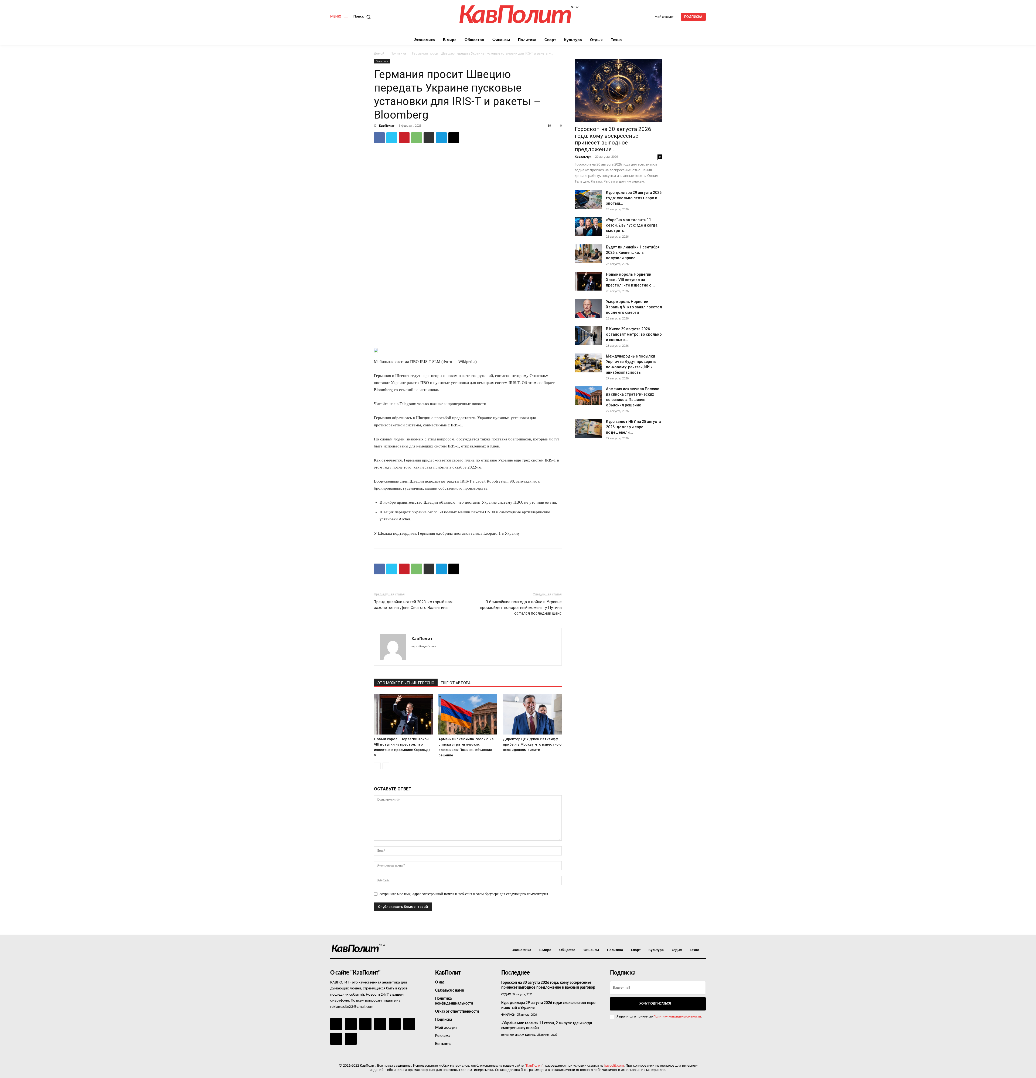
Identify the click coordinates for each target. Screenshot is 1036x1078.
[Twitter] (391, 137)
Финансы (508, 1014)
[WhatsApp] (416, 137)
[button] (363, 16)
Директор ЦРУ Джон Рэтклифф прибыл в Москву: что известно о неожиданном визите (532, 744)
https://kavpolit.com (423, 646)
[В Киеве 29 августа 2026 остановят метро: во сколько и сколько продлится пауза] (588, 335)
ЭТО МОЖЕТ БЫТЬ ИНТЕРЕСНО (405, 683)
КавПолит (386, 125)
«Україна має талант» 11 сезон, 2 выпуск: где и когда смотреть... (631, 225)
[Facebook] (379, 137)
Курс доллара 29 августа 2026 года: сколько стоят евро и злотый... (634, 198)
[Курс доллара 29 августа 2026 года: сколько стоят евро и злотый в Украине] (588, 199)
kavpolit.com (614, 1066)
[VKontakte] (336, 1039)
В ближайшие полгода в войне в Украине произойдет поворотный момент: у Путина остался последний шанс (521, 607)
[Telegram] (441, 137)
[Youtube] (351, 1039)
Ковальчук (583, 156)
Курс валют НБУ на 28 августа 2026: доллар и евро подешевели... (633, 426)
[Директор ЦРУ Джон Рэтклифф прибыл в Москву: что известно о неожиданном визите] (532, 714)
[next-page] (386, 766)
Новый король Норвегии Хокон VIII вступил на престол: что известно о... (630, 279)
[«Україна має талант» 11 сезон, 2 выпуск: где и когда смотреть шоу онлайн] (588, 226)
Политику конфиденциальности (677, 1016)
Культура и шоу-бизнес (518, 1035)
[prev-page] (377, 766)
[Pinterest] (404, 137)
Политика (398, 53)
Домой (379, 53)
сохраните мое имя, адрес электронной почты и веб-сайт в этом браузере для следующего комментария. (464, 894)
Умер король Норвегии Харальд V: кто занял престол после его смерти (634, 307)
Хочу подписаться (655, 1003)
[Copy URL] (453, 137)
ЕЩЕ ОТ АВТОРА (456, 683)
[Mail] (365, 1024)
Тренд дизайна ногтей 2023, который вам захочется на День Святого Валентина (413, 604)
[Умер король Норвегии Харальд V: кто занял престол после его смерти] (588, 308)
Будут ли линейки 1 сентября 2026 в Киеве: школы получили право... (633, 252)
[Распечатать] (429, 137)
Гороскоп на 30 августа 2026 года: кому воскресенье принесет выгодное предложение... (613, 139)
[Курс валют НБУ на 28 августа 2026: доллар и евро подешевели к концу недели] (588, 428)
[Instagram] (351, 1024)
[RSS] (380, 1024)
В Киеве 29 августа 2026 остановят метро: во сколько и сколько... (634, 334)
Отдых (506, 994)
